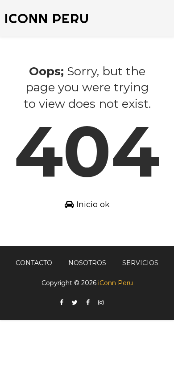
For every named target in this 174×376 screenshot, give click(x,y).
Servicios (140, 263)
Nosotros (87, 263)
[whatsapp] (112, 300)
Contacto (34, 263)
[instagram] (101, 302)
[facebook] (62, 302)
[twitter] (75, 302)
